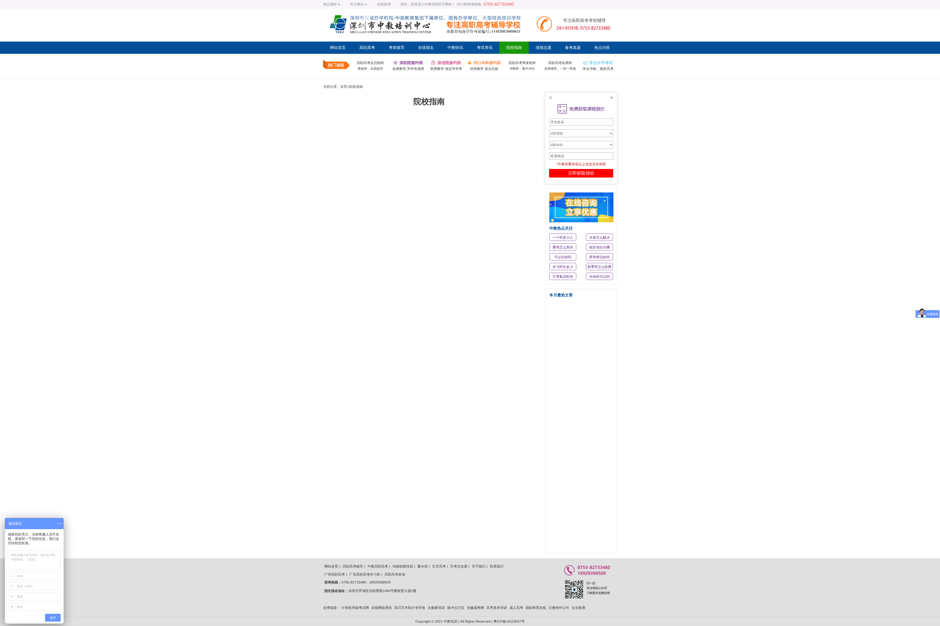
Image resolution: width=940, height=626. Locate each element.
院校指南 (514, 47)
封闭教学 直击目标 (484, 69)
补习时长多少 (562, 267)
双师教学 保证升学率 (446, 69)
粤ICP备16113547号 (509, 621)
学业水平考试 (601, 63)
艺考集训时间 (562, 277)
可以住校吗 (562, 257)
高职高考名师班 (560, 63)
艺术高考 (439, 566)
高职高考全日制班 (370, 63)
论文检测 (578, 608)
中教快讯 (455, 47)
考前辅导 (396, 47)
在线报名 (426, 47)
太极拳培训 (436, 608)
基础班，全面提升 (370, 68)
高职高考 (367, 47)
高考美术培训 (496, 608)
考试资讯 (485, 47)
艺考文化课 (458, 566)
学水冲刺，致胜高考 (598, 69)
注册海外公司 (559, 608)
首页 (343, 87)
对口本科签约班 (487, 63)
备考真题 (573, 47)
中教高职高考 (377, 566)
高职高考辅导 (352, 566)
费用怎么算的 (562, 247)
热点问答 (602, 47)
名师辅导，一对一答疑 (560, 68)
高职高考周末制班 (522, 63)
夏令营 (422, 566)
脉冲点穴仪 (455, 608)
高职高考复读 (395, 574)
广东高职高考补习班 (364, 574)
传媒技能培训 (402, 566)
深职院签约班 (411, 63)
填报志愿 (543, 47)
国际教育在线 (536, 608)
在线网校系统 (381, 608)
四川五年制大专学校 (409, 608)
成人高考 (516, 608)
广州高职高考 (334, 574)
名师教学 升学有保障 (408, 69)
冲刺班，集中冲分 (522, 68)
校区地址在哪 (599, 247)
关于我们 (478, 566)
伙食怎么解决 (599, 237)
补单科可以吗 (599, 277)
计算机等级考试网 (355, 608)
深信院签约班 (449, 63)
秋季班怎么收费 (599, 267)
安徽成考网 (475, 608)
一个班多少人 (562, 237)
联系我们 (497, 566)
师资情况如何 (599, 257)
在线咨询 (384, 4)
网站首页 (338, 47)
